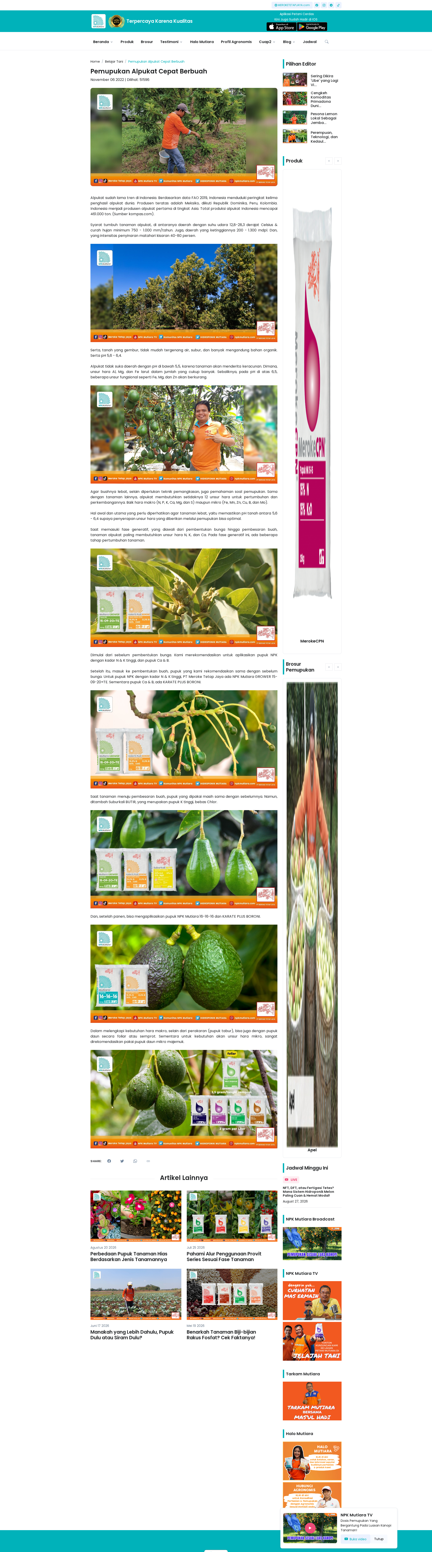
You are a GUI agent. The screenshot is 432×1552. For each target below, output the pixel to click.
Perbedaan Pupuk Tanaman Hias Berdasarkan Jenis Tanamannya (128, 1256)
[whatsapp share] (135, 1161)
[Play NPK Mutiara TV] (310, 1528)
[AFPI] (98, 21)
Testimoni (169, 41)
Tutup (379, 1539)
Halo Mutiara (202, 41)
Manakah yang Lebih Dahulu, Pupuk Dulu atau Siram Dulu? (132, 1335)
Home (95, 61)
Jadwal (310, 41)
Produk (127, 41)
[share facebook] (109, 1161)
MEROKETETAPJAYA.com (294, 5)
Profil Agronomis (236, 41)
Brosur (147, 41)
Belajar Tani (114, 61)
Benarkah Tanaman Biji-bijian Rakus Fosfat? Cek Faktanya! (221, 1335)
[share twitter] (122, 1161)
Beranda (101, 41)
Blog (287, 41)
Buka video (358, 1539)
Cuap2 (265, 41)
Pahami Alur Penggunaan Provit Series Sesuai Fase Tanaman (224, 1256)
